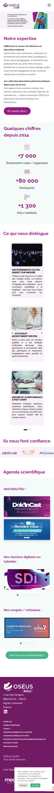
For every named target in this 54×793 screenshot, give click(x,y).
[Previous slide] (12, 333)
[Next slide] (41, 333)
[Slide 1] (25, 429)
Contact (6, 729)
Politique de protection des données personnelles (24, 739)
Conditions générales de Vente (16, 736)
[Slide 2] (29, 429)
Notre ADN (7, 722)
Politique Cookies (10, 743)
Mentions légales (10, 746)
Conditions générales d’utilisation (17, 732)
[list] (27, 333)
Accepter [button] (35, 785)
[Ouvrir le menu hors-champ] (49, 5)
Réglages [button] (23, 785)
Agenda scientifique (11, 725)
